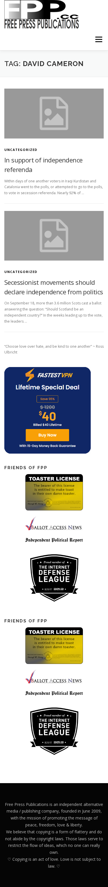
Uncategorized (20, 149)
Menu (98, 39)
